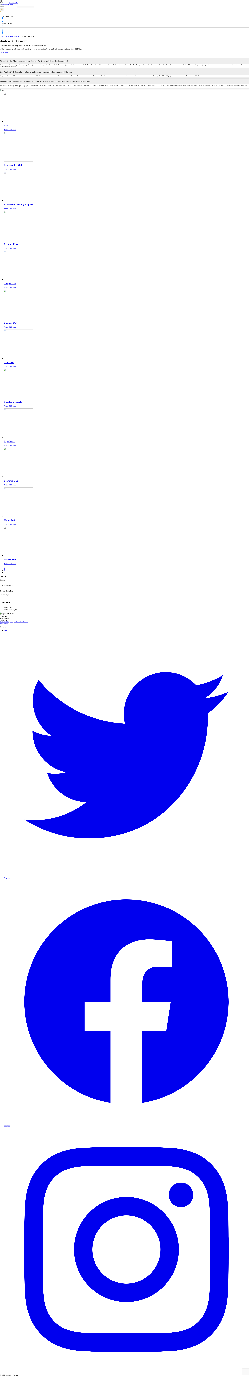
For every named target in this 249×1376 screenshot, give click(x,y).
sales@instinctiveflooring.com (19, 622)
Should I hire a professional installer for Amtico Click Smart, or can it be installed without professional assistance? (45, 81)
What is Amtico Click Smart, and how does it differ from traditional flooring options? (34, 61)
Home (2, 36)
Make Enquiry (4, 623)
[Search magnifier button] (2, 9)
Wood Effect (11, 610)
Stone (9, 608)
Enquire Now (4, 52)
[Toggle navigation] (1, 1)
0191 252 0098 (13, 3)
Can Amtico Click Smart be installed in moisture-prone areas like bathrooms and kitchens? (36, 72)
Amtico (9, 585)
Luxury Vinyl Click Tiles (12, 36)
